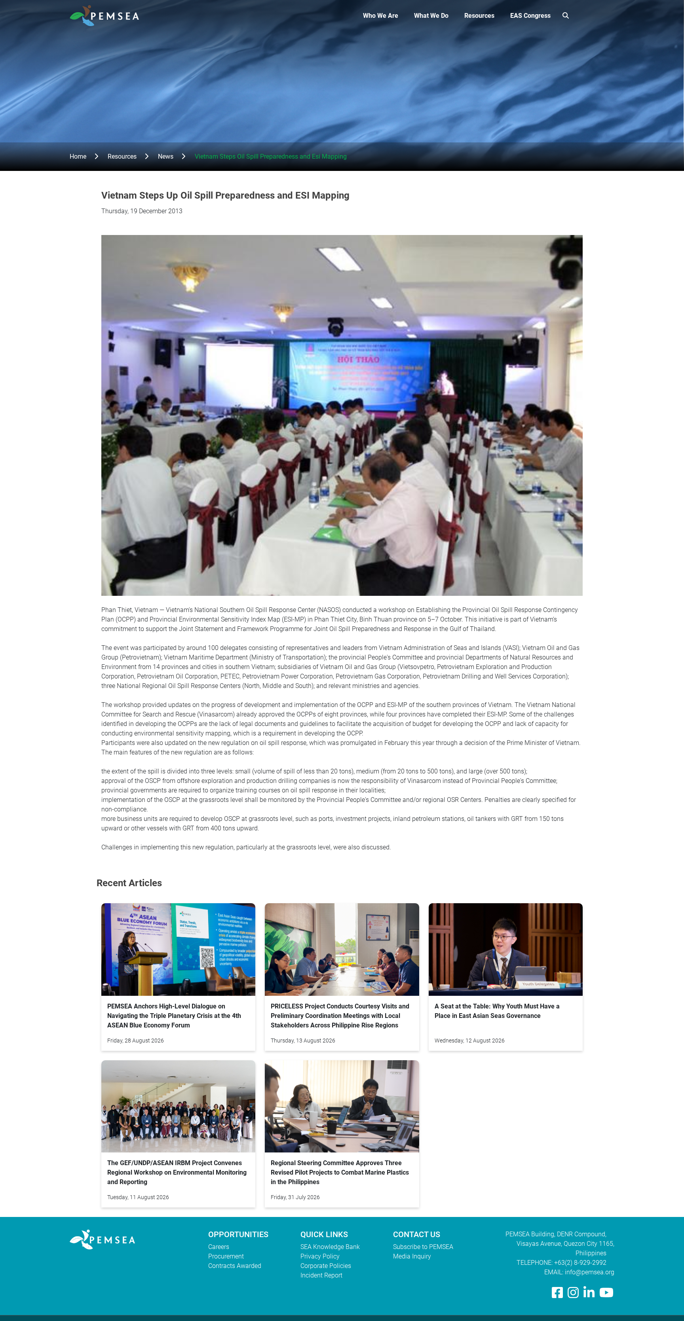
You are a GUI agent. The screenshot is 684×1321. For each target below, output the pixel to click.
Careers (218, 1247)
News (165, 156)
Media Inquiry (412, 1256)
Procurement (226, 1256)
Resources (479, 15)
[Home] (107, 15)
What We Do (431, 15)
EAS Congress (530, 15)
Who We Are (380, 15)
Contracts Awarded (234, 1266)
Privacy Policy (320, 1256)
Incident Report (321, 1275)
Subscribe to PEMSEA (423, 1247)
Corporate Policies (325, 1266)
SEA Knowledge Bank (330, 1247)
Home (78, 156)
